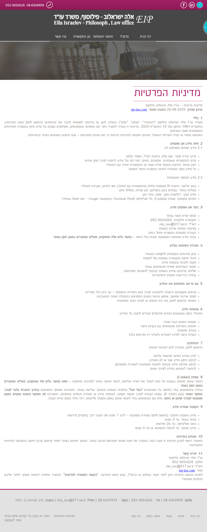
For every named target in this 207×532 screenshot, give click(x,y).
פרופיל (124, 36)
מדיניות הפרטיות (64, 516)
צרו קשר (60, 36)
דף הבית (145, 36)
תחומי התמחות (103, 36)
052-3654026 (15, 5)
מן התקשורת (81, 36)
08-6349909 (35, 5)
